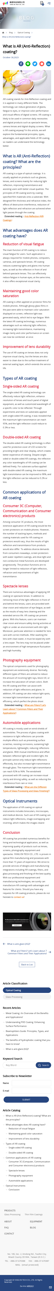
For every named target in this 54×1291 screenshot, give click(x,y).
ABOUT (8, 1221)
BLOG (33, 1227)
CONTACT (9, 1233)
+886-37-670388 (17, 1261)
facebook (21, 63)
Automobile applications (21, 1180)
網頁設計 (30, 1286)
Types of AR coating (15, 1143)
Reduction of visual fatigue (22, 1128)
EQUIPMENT (36, 1221)
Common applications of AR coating (23, 1157)
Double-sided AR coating (21, 1152)
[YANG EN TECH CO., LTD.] (13, 3)
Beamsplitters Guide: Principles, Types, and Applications (27, 1033)
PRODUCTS (9, 1210)
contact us (19, 897)
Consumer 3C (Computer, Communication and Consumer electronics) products (29, 1163)
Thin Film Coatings (34, 1214)
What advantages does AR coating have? (25, 1124)
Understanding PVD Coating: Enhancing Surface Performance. (25, 1024)
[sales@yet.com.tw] (50, 1287)
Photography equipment (21, 1175)
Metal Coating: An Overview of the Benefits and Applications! (27, 1015)
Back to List (27, 964)
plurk (41, 63)
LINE (27, 63)
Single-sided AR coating (20, 1147)
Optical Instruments (15, 1185)
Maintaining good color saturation (25, 1133)
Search (45, 1065)
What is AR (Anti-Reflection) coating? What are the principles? (28, 1117)
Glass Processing (14, 996)
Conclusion (14, 1189)
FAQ (6, 1227)
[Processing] (27, 929)
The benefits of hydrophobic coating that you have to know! (28, 1042)
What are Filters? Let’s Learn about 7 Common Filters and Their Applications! (24, 709)
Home (3, 33)
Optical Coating (24, 32)
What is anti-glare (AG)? (18, 944)
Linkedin (48, 63)
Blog (11, 32)
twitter (34, 63)
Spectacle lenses (17, 1170)
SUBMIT (26, 1099)
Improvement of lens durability (24, 1138)
